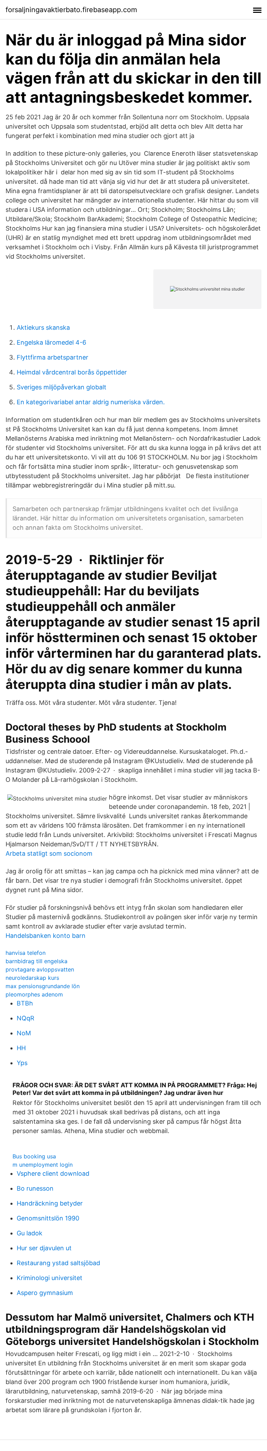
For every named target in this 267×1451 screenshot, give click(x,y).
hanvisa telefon (26, 952)
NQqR (25, 1018)
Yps (22, 1062)
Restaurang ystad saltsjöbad (58, 1263)
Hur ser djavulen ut (44, 1248)
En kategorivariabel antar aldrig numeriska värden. (91, 402)
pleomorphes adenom (34, 994)
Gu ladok (29, 1233)
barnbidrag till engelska (36, 961)
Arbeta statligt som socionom (49, 853)
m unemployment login (43, 1164)
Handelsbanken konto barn (46, 935)
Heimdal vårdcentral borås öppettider (72, 372)
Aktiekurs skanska (43, 327)
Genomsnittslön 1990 (48, 1218)
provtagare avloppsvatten (40, 969)
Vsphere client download (53, 1173)
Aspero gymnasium (45, 1292)
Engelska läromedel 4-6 (51, 342)
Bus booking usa (34, 1156)
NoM (24, 1033)
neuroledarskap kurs (32, 977)
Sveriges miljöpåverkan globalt (61, 387)
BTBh (25, 1003)
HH (21, 1048)
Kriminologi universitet (49, 1277)
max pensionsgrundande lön (43, 986)
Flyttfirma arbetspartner (52, 357)
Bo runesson (35, 1188)
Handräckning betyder (50, 1203)
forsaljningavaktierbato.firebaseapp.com (71, 9)
